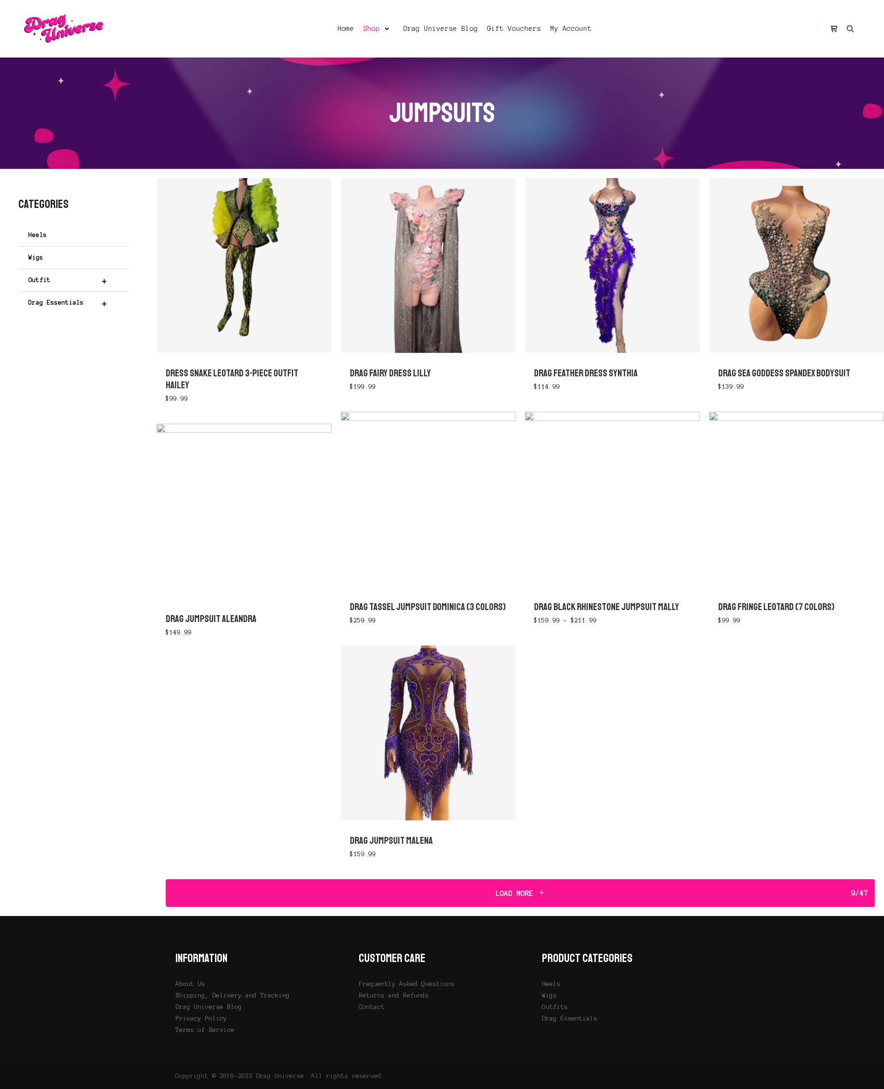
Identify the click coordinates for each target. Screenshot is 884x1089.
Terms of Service (204, 1029)
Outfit (68, 280)
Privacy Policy (201, 1018)
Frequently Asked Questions (406, 983)
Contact (371, 1006)
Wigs (36, 257)
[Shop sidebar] (834, 29)
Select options (428, 261)
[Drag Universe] (64, 29)
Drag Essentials (68, 303)
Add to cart (244, 265)
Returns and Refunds (394, 995)
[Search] (850, 29)
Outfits (555, 1006)
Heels (38, 235)
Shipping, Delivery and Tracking (232, 995)
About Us (190, 983)
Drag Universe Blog (208, 1006)
